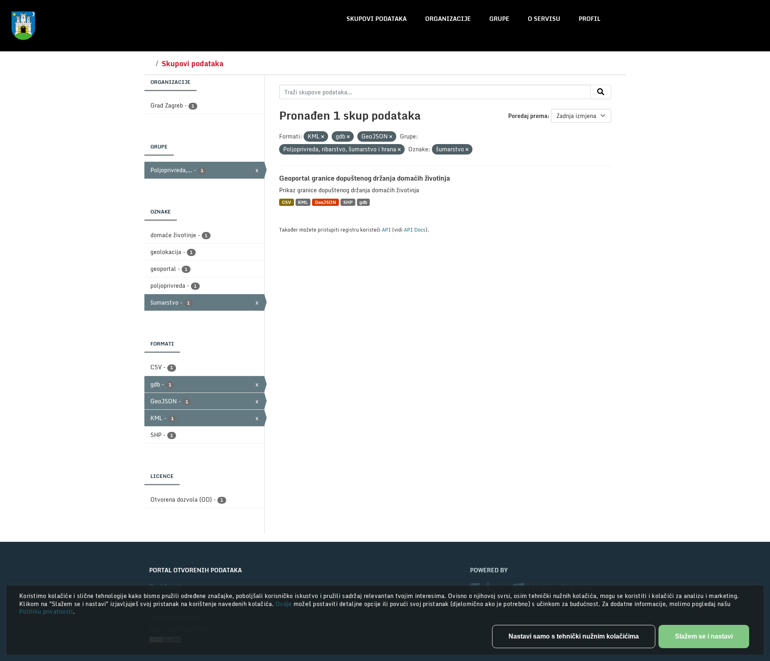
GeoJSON (325, 202)
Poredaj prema (527, 115)
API (386, 230)
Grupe (499, 18)
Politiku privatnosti (46, 611)
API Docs (415, 230)
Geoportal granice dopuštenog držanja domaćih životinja (364, 178)
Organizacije (448, 18)
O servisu (544, 18)
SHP (348, 202)
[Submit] (600, 92)
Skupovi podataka (376, 18)
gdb (363, 202)
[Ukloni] (322, 136)
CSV (286, 202)
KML (303, 202)
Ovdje (285, 603)
